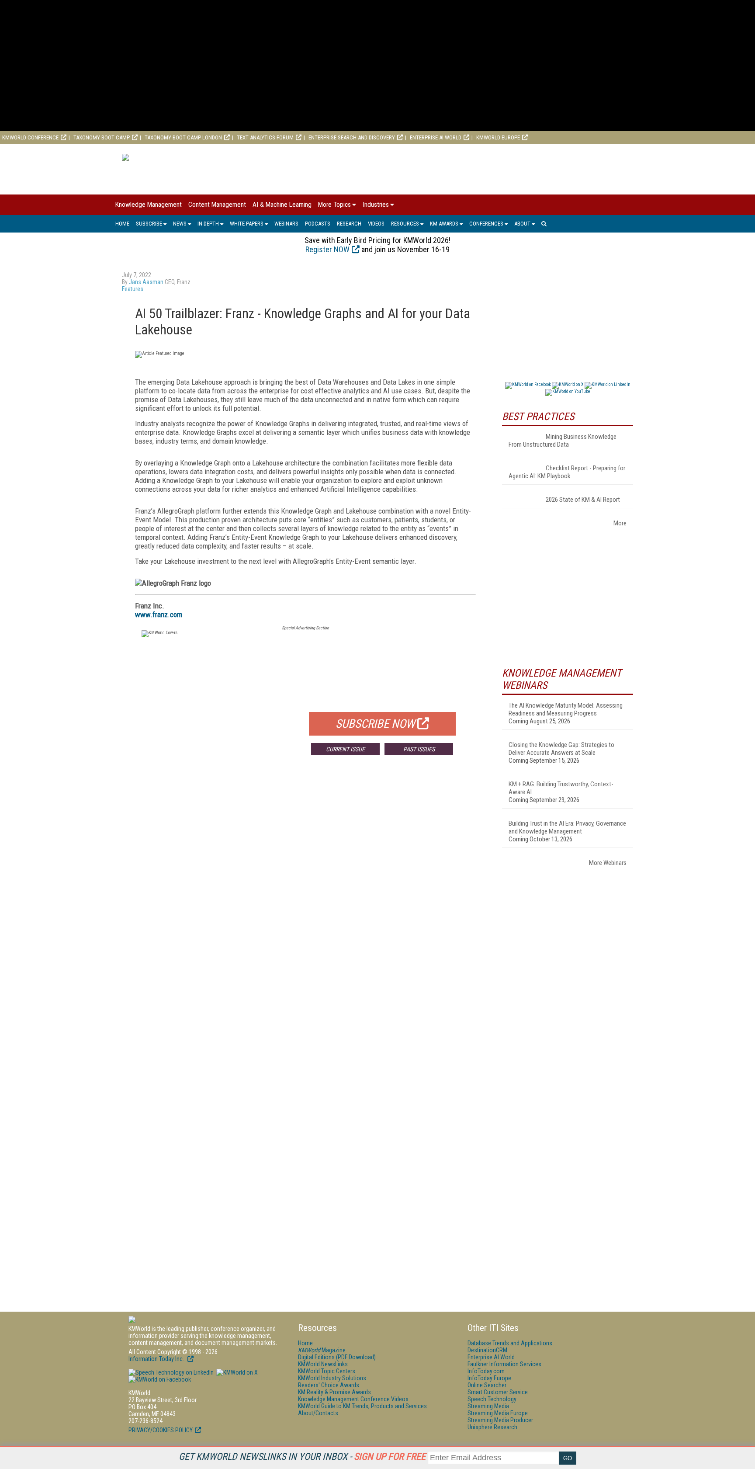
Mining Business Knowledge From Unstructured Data (562, 440)
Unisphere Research (492, 1427)
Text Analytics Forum (265, 137)
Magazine (322, 1350)
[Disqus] (305, 891)
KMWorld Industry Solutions (332, 1378)
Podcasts (317, 223)
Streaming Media (488, 1406)
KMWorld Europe (498, 137)
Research (349, 223)
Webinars (286, 223)
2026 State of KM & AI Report (583, 500)
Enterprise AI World (435, 137)
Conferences (486, 223)
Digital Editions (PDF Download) (337, 1357)
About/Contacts (318, 1413)
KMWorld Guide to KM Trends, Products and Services (362, 1406)
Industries (376, 204)
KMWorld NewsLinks (323, 1364)
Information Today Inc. (156, 1358)
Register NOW (327, 249)
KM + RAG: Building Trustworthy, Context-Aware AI (561, 788)
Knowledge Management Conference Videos (353, 1399)
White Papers (246, 223)
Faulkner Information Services (504, 1364)
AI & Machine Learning (282, 204)
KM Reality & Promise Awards (334, 1392)
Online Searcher (487, 1385)
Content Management (217, 204)
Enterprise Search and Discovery (351, 137)
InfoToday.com (486, 1371)
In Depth (208, 223)
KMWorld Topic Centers (326, 1371)
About (522, 223)
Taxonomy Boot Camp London (183, 137)
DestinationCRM (487, 1350)
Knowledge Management (148, 204)
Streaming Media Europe (498, 1413)
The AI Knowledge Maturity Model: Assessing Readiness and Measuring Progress (566, 709)
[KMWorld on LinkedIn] (171, 1372)
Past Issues (419, 749)
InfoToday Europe (489, 1378)
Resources (405, 223)
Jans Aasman (146, 281)
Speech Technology (492, 1399)
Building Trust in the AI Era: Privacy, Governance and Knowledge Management (567, 827)
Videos (376, 223)
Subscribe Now (375, 724)
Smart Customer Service (498, 1392)
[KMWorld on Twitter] (236, 1372)
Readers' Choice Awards (328, 1385)
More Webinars (608, 863)
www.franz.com (158, 614)
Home (122, 223)
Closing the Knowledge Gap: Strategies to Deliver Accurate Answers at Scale (561, 749)
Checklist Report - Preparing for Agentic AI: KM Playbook (567, 472)
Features (132, 288)
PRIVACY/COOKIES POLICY (160, 1430)
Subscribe (149, 223)
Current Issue (345, 749)
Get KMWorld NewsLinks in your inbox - (302, 1456)
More (620, 523)
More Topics (334, 204)
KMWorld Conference (30, 137)
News (180, 223)
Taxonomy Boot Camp (101, 137)
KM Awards (444, 223)
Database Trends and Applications (510, 1343)
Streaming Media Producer (500, 1420)
